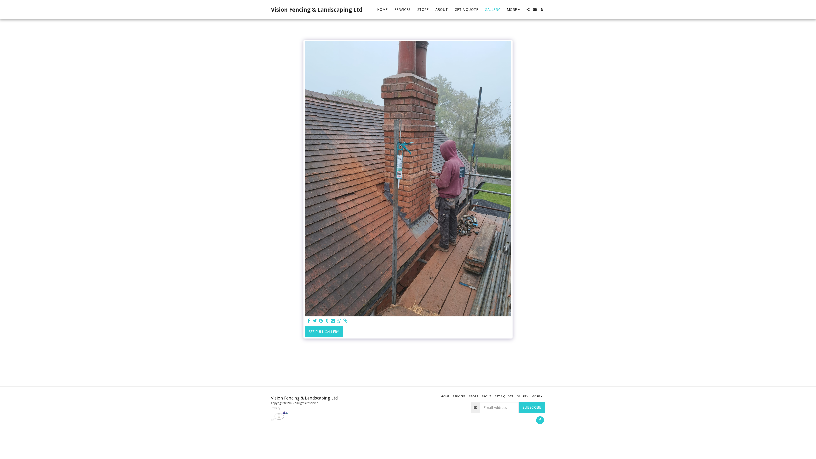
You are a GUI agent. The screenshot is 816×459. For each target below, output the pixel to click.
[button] (528, 9)
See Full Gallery (324, 331)
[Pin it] (321, 321)
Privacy (275, 408)
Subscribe (532, 407)
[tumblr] (327, 321)
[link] (345, 321)
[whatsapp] (339, 321)
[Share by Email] (333, 321)
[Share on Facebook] (308, 321)
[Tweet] (315, 321)
